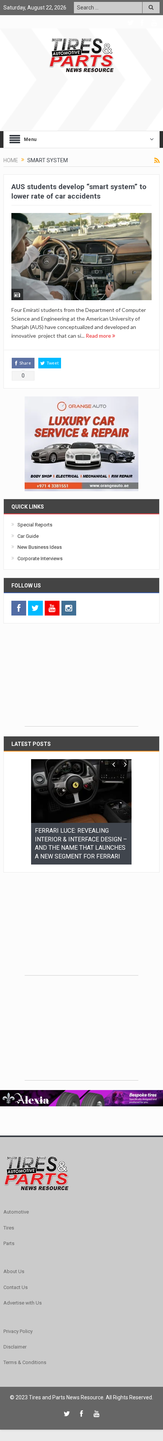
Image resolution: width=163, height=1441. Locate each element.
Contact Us (15, 1278)
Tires (8, 1219)
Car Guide (28, 536)
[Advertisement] (81, 678)
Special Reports (34, 525)
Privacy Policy (18, 1322)
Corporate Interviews (40, 558)
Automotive (16, 1203)
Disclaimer (15, 1338)
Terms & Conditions (24, 1353)
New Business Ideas (39, 547)
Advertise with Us (22, 1294)
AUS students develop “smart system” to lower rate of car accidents (78, 191)
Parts (8, 1234)
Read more (99, 335)
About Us (13, 1263)
